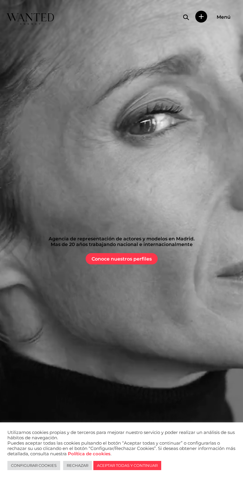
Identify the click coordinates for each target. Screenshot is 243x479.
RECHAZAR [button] (77, 465)
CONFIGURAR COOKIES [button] (34, 465)
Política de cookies (89, 453)
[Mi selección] (201, 17)
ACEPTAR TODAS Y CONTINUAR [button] (127, 465)
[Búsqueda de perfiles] (186, 17)
